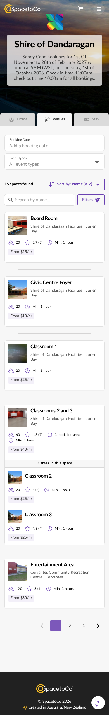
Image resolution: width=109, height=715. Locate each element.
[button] (54, 237)
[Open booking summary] (81, 9)
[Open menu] (99, 9)
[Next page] (97, 625)
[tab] (17, 119)
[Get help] (98, 702)
